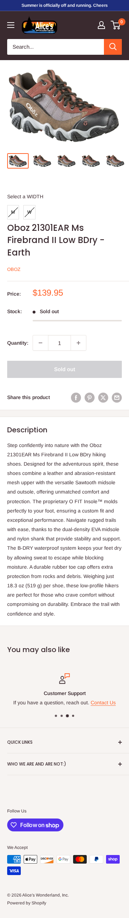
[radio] (13, 212)
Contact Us (103, 702)
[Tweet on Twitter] (103, 397)
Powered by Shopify (26, 902)
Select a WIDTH (25, 196)
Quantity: (17, 343)
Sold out (64, 369)
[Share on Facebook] (76, 397)
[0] (115, 25)
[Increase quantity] (78, 342)
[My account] (101, 25)
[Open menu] (10, 25)
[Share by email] (117, 397)
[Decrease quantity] (40, 342)
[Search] (113, 47)
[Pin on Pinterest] (90, 397)
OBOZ (13, 269)
